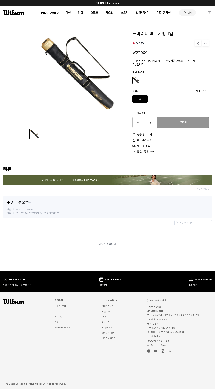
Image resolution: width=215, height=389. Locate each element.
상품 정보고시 (144, 134)
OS (140, 99)
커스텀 (109, 12)
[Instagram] (162, 351)
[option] (34, 134)
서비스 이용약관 (154, 307)
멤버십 (57, 322)
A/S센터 (105, 322)
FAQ (104, 317)
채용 (56, 311)
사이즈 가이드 (202, 91)
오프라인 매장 (108, 333)
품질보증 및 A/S (146, 151)
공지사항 (58, 317)
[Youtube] (155, 351)
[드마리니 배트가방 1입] (34, 134)
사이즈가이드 (107, 306)
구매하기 (183, 122)
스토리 (125, 12)
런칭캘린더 (142, 12)
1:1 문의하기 (107, 327)
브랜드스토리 (60, 306)
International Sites (63, 327)
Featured (50, 12)
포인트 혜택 (107, 311)
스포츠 (94, 12)
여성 (68, 12)
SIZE (170, 90)
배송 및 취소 (143, 145)
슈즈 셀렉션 (163, 12)
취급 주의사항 (144, 140)
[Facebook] (148, 351)
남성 (80, 12)
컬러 (138, 72)
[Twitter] (169, 351)
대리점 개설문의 (109, 338)
